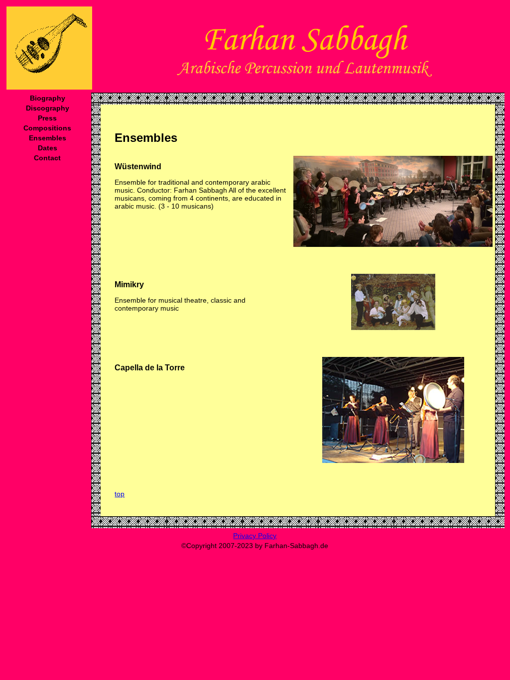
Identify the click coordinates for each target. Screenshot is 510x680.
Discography (47, 108)
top (120, 494)
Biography (47, 98)
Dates (47, 148)
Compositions (47, 128)
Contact (47, 158)
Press (47, 118)
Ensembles (47, 138)
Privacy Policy (254, 536)
